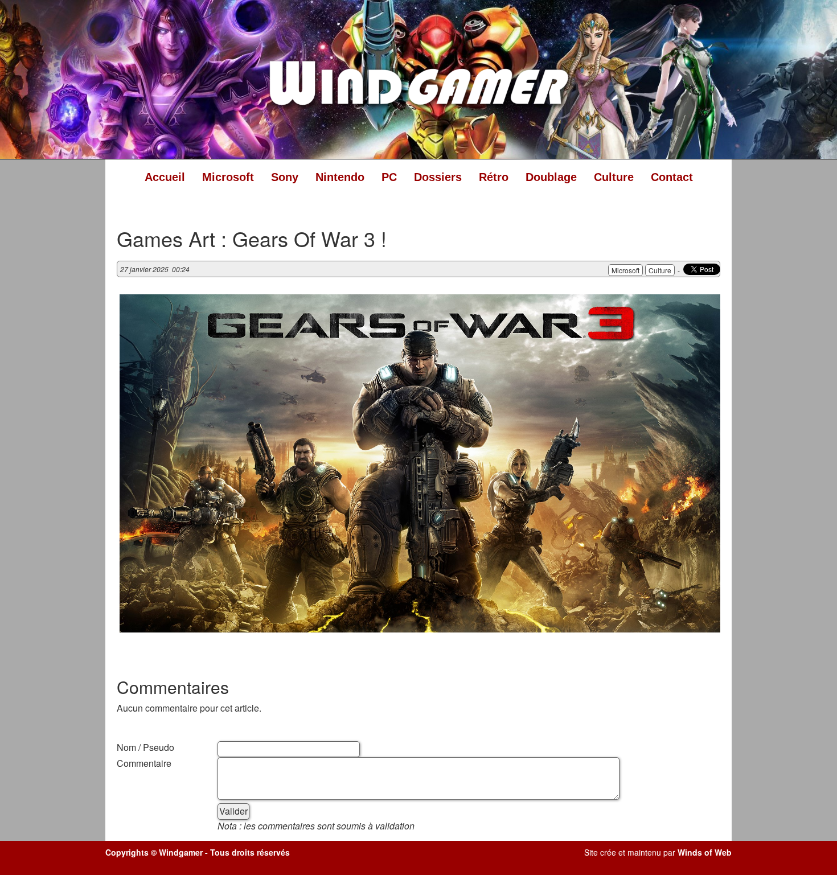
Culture (614, 177)
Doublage (551, 177)
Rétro (493, 177)
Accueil (165, 177)
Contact (672, 177)
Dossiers (438, 177)
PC (389, 177)
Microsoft (228, 177)
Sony (284, 177)
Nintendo (339, 177)
